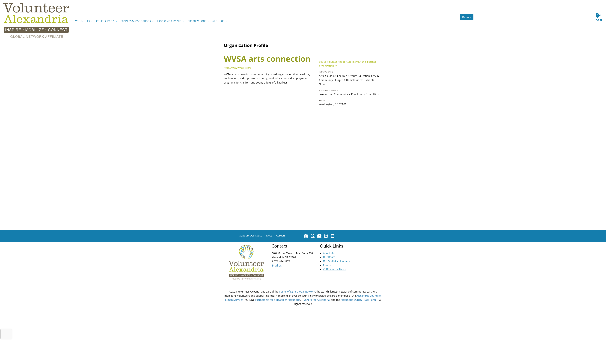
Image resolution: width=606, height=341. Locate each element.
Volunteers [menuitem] (82, 21)
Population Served (328, 90)
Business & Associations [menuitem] (136, 21)
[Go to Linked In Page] (332, 236)
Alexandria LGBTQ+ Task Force (359, 300)
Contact (279, 246)
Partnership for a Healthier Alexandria (277, 300)
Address (323, 100)
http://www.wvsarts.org (237, 67)
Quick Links (331, 246)
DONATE (466, 16)
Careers (280, 235)
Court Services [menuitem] (105, 21)
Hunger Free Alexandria (316, 300)
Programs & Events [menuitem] (169, 21)
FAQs (269, 235)
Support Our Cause (250, 235)
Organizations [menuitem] (196, 21)
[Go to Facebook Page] (305, 236)
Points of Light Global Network (297, 291)
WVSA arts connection (267, 58)
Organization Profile (246, 45)
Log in (598, 20)
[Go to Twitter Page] (312, 236)
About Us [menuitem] (218, 21)
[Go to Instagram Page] (325, 236)
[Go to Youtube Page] (318, 236)
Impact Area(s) (326, 72)
